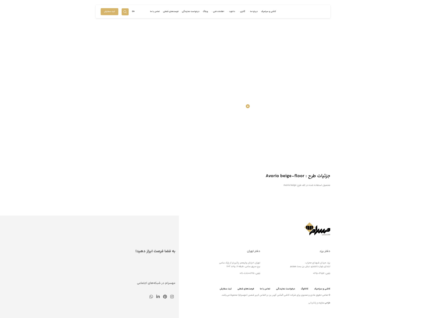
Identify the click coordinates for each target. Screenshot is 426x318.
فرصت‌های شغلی (245, 289)
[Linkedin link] (158, 297)
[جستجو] (125, 11)
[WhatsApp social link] (151, 297)
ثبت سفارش (109, 11)
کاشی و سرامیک (322, 289)
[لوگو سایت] (310, 11)
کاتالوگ (304, 289)
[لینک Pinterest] (165, 297)
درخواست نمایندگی (285, 289)
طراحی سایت (324, 303)
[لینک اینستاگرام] (172, 297)
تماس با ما (265, 289)
